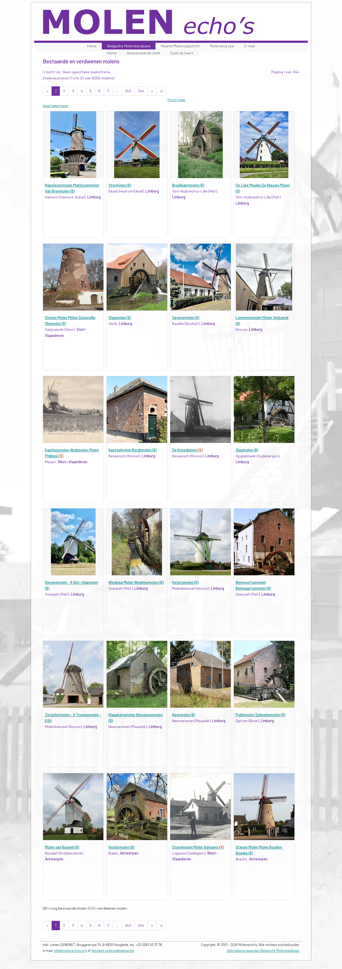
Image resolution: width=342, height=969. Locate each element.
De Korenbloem (187, 450)
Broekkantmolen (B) (188, 185)
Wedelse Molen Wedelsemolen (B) (136, 582)
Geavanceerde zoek (143, 53)
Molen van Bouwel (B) (62, 847)
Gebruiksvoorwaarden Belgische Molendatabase (263, 950)
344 (141, 91)
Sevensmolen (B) (185, 317)
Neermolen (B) (183, 715)
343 (128, 91)
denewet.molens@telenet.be (112, 950)
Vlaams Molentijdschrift (180, 46)
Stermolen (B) (119, 185)
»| (161, 91)
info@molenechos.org (70, 950)
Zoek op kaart (181, 53)
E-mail (249, 46)
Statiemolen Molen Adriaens (198, 847)
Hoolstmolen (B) (121, 847)
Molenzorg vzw (222, 46)
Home (92, 46)
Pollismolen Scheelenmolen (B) (260, 715)
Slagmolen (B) (119, 317)
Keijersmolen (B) (185, 582)
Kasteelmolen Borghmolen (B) (132, 450)
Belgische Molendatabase (128, 46)
